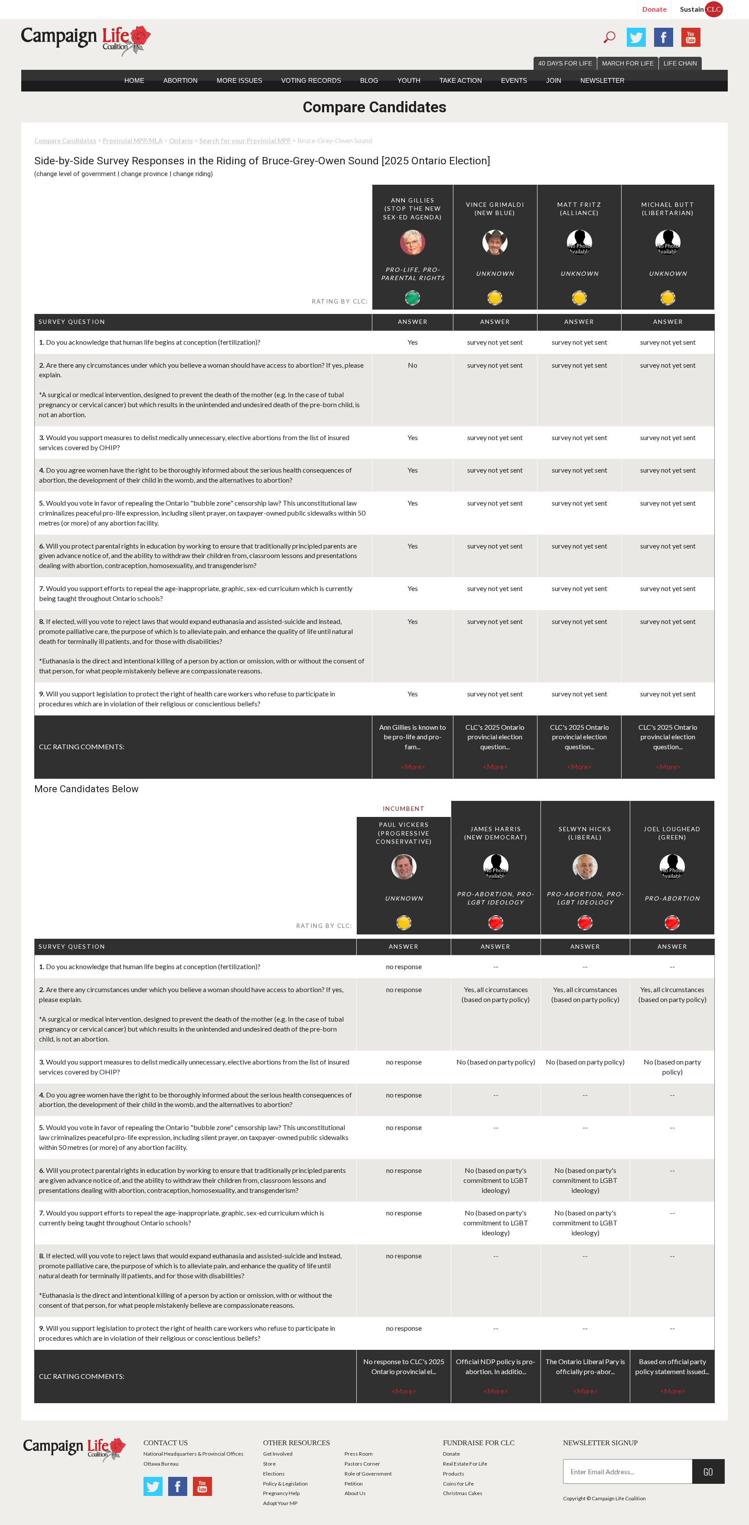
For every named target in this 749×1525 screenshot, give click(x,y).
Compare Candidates (65, 140)
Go (708, 1471)
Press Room (359, 1453)
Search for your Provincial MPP (245, 140)
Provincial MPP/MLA (133, 140)
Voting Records (311, 80)
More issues (239, 80)
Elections (274, 1473)
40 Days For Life (565, 63)
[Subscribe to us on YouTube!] (691, 36)
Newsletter (602, 80)
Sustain (700, 9)
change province (144, 174)
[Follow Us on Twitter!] (636, 36)
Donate (654, 9)
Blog (369, 80)
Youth (408, 80)
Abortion (180, 80)
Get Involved (278, 1453)
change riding (192, 174)
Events (514, 80)
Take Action (461, 80)
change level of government (76, 174)
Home (134, 80)
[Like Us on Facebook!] (663, 36)
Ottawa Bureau (161, 1463)
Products (453, 1473)
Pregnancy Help (281, 1493)
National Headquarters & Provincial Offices (193, 1453)
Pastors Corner (362, 1463)
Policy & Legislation (285, 1483)
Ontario (181, 140)
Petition (354, 1483)
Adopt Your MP (280, 1503)
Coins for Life (458, 1483)
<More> (413, 766)
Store (269, 1463)
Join (553, 80)
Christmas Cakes (462, 1493)
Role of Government (368, 1473)
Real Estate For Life (465, 1463)
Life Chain (680, 63)
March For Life (628, 63)
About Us (355, 1493)
